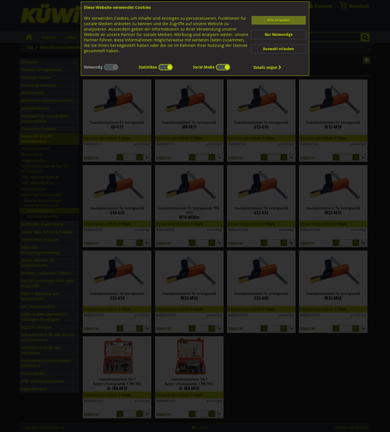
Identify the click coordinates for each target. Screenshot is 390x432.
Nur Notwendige (279, 34)
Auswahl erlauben (278, 49)
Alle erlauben (278, 20)
